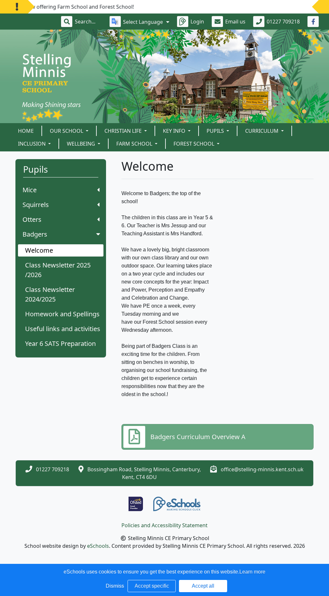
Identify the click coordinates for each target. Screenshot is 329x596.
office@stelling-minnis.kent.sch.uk (262, 469)
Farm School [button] (135, 143)
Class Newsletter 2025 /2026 (58, 270)
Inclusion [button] (32, 143)
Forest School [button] (194, 143)
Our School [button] (67, 130)
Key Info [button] (175, 130)
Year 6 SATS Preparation (60, 343)
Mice (29, 189)
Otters (31, 219)
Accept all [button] (203, 586)
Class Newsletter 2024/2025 (50, 294)
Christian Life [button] (123, 130)
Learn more (252, 571)
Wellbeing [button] (81, 143)
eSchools (98, 545)
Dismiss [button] (115, 586)
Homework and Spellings (62, 314)
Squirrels (35, 204)
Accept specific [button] (152, 586)
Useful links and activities (62, 328)
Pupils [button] (216, 130)
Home (26, 130)
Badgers (34, 234)
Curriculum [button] (262, 130)
